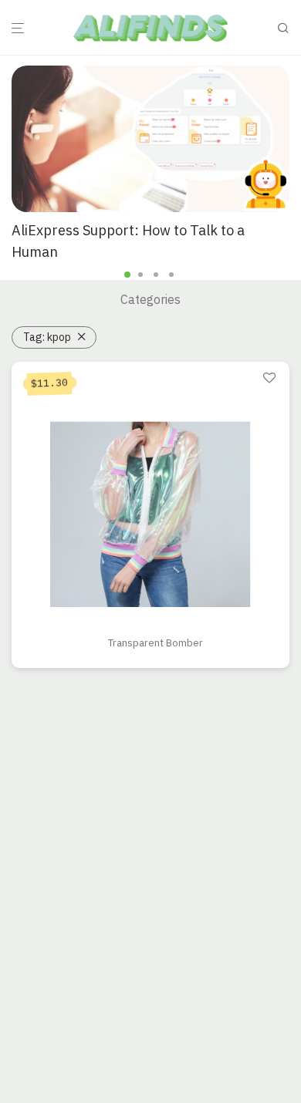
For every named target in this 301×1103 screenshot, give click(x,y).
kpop (47, 337)
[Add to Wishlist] (269, 379)
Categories (150, 299)
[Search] (288, 28)
